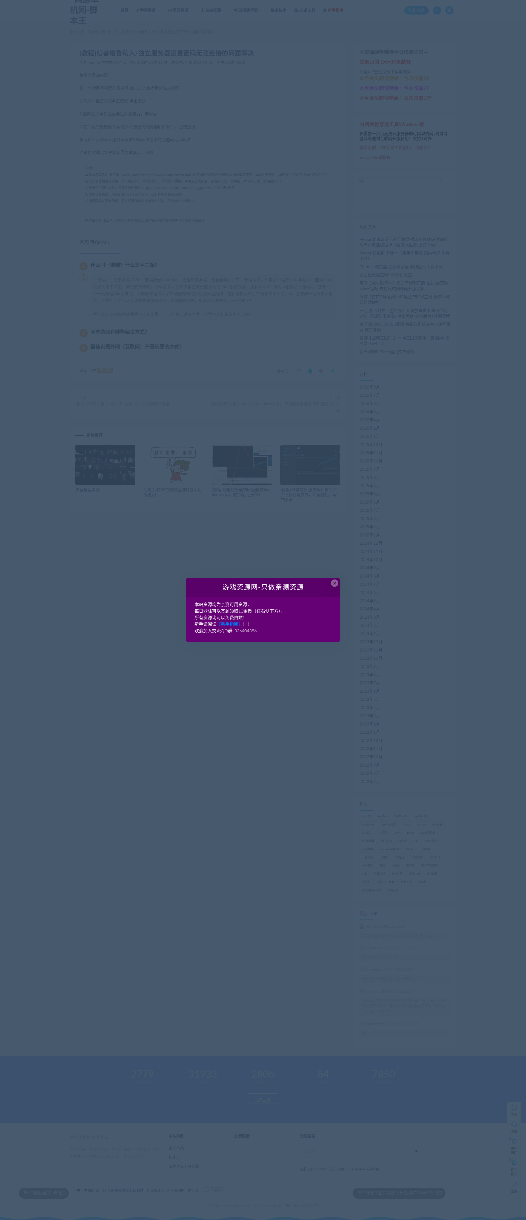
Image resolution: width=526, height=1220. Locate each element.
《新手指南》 (229, 624)
